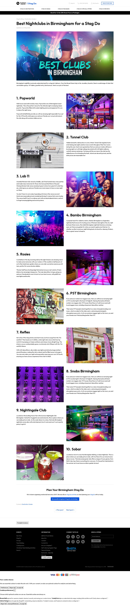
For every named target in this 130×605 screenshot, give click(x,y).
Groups (18, 540)
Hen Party (19, 536)
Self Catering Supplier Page (49, 548)
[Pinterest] (68, 541)
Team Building (20, 543)
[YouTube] (78, 536)
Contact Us (44, 543)
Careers (43, 540)
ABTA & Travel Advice (47, 536)
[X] (73, 536)
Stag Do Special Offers (84, 9)
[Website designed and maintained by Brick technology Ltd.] (111, 566)
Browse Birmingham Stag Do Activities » (65, 499)
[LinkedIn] (82, 536)
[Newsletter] (78, 541)
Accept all (20, 587)
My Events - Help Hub (47, 553)
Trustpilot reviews (22, 523)
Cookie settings (46, 557)
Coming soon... (20, 545)
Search (18, 550)
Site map (43, 555)
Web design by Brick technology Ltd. (94, 566)
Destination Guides (27, 504)
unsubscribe (96, 547)
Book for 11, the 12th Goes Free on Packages (65, 13)
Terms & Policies (45, 550)
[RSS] (82, 541)
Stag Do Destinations (27, 9)
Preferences (4, 587)
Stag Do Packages (63, 9)
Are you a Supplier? (46, 545)
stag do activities (71, 494)
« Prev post (59, 510)
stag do (92, 494)
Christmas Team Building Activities (25, 548)
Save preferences (13, 604)
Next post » (70, 510)
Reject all (12, 587)
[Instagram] (73, 541)
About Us (43, 538)
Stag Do (32, 3)
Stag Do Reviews (104, 9)
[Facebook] (68, 536)
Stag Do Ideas (45, 9)
